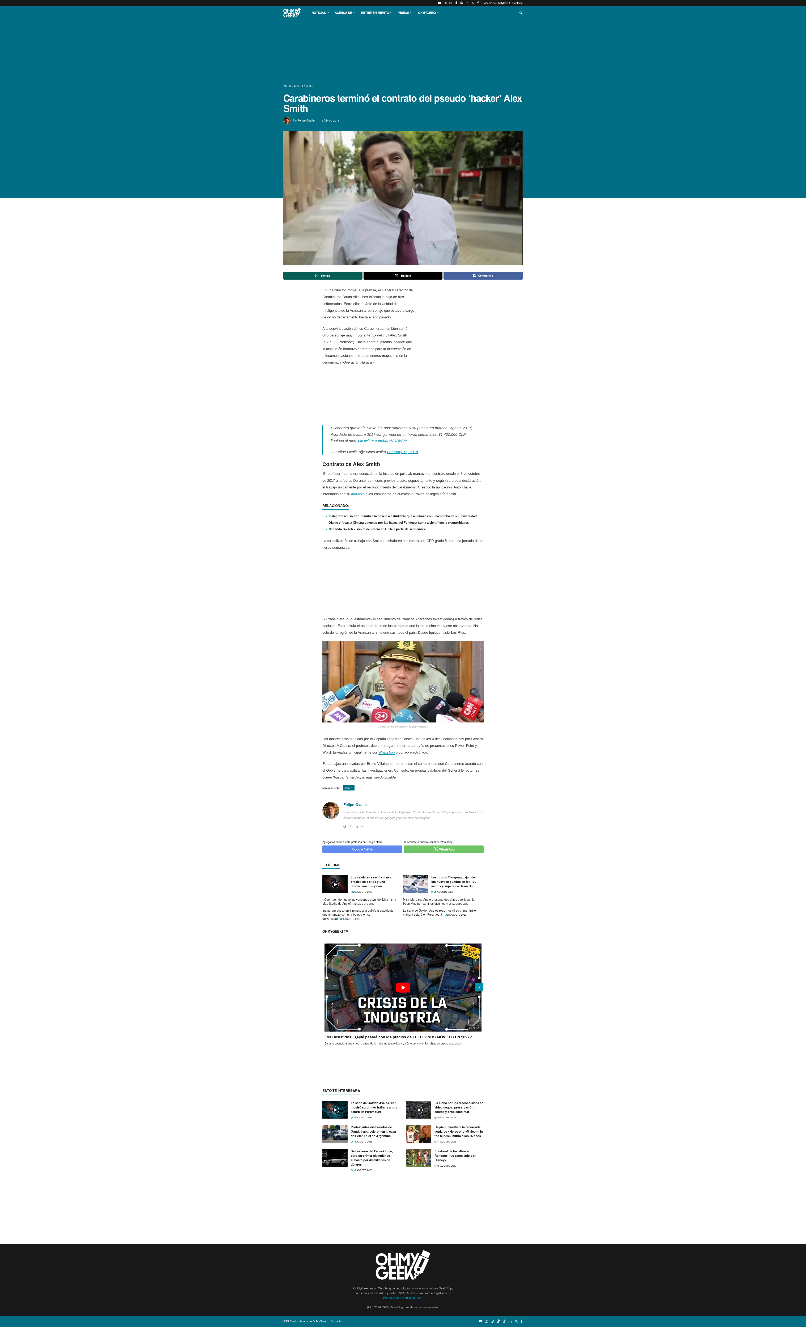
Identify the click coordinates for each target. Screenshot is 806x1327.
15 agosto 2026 (446, 1165)
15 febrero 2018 (329, 120)
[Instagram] (362, 826)
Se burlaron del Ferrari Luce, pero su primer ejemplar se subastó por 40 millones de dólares (372, 1158)
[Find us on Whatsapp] (450, 3)
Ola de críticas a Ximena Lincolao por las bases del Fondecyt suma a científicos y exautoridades (398, 522)
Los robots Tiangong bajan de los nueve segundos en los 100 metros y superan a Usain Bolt (453, 881)
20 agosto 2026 (456, 914)
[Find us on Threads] (461, 3)
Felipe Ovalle (306, 120)
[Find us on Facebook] (478, 3)
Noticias (319, 12)
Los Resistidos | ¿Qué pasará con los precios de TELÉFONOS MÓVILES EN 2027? (398, 1037)
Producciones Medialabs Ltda (402, 1298)
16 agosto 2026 (362, 1170)
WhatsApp (386, 752)
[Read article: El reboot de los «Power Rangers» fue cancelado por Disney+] (418, 1158)
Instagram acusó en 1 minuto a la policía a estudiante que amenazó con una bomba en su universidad (402, 516)
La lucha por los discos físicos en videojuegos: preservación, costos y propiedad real (458, 1107)
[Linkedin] (356, 826)
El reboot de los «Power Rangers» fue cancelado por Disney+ (455, 1155)
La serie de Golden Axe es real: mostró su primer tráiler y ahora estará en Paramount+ (440, 912)
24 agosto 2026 (350, 918)
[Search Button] (521, 13)
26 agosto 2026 (362, 891)
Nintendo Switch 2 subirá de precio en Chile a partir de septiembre (377, 529)
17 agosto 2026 (446, 1141)
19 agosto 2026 (446, 1117)
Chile (348, 788)
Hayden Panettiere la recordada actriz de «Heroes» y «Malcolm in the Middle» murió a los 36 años (458, 1131)
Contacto (517, 3)
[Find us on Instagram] (445, 3)
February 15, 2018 (402, 452)
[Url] (344, 826)
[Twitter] (350, 826)
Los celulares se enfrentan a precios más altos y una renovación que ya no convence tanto (371, 881)
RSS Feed (289, 1321)
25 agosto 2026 (443, 891)
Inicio (287, 86)
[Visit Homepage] (292, 12)
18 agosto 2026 (362, 1141)
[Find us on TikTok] (456, 3)
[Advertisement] (403, 52)
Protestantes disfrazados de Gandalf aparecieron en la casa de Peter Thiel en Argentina (373, 1131)
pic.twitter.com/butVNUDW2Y (382, 441)
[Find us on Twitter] (472, 3)
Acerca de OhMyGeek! (497, 3)
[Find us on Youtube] (439, 3)
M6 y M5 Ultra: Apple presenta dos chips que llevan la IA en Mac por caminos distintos (439, 901)
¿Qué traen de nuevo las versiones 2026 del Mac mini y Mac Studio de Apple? (359, 901)
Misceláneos (303, 86)
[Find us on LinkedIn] (467, 3)
